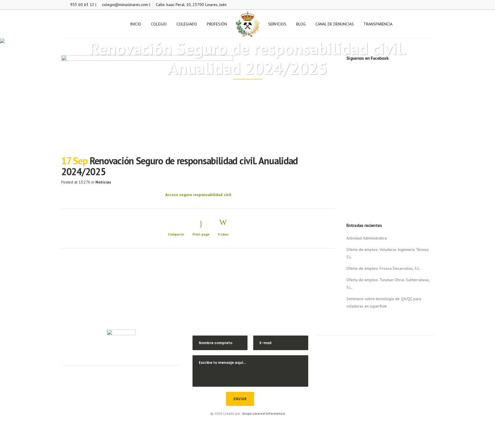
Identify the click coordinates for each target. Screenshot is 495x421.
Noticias (103, 182)
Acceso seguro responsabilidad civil (198, 194)
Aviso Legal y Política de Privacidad (375, 380)
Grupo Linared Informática (263, 413)
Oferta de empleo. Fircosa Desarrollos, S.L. (383, 268)
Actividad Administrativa (366, 238)
